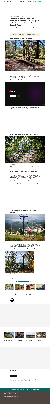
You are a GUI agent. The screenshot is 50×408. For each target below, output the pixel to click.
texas (13, 380)
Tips (26, 1)
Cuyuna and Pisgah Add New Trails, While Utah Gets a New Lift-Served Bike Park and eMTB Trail (19, 293)
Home (11, 16)
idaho (35, 379)
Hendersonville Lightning (28, 178)
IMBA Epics (16, 395)
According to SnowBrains (20, 245)
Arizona (26, 290)
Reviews (24, 1)
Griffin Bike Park (22, 380)
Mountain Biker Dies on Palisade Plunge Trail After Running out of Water (40, 293)
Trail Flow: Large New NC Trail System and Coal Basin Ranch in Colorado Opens (9, 293)
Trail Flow (12, 34)
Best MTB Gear (21, 395)
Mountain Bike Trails (14, 16)
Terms (15, 396)
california (31, 379)
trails (29, 379)
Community (29, 1)
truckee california (26, 379)
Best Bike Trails (13, 395)
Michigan (16, 290)
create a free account (17, 373)
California (20, 16)
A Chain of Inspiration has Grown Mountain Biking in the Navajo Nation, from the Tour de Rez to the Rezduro (30, 293)
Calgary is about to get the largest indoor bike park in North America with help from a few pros (30, 341)
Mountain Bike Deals (26, 395)
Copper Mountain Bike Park (17, 380)
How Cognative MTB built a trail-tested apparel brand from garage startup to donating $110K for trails (9, 341)
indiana (37, 379)
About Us (8, 393)
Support (39, 1)
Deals (33, 1)
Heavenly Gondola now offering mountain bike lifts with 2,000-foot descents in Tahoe (40, 341)
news (13, 379)
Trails (21, 1)
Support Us (11, 393)
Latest (36, 1)
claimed (20, 167)
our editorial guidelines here (36, 32)
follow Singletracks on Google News (23, 281)
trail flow (19, 379)
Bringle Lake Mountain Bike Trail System (29, 380)
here (19, 186)
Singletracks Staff (17, 298)
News (22, 16)
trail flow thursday (22, 379)
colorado (33, 379)
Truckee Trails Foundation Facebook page (19, 71)
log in (13, 373)
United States (17, 16)
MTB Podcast (8, 395)
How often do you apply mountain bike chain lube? (19, 341)
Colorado (6, 290)
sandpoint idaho (16, 379)
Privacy (17, 396)
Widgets (15, 393)
